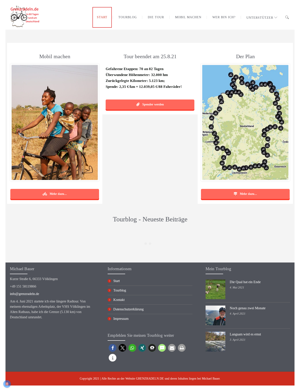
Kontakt (119, 300)
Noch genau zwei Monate (248, 308)
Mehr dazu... (58, 194)
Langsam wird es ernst (245, 334)
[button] (112, 348)
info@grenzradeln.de (24, 294)
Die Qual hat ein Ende (245, 282)
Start (116, 281)
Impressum (120, 318)
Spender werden (152, 104)
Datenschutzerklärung (128, 309)
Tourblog (119, 290)
